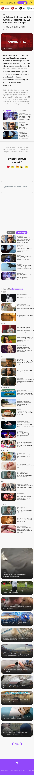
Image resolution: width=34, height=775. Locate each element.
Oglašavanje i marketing (18, 770)
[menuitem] (31, 3)
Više (17, 744)
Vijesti (16, 8)
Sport (24, 8)
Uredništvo (4, 770)
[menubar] (31, 3)
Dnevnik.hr (7, 8)
